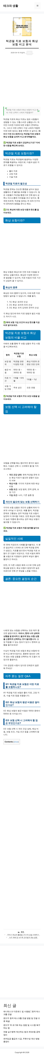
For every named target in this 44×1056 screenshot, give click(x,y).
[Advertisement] (22, 82)
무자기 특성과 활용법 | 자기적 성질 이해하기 (23, 935)
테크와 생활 (10, 5)
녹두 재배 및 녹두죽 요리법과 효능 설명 (23, 937)
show (16, 742)
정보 (22, 932)
